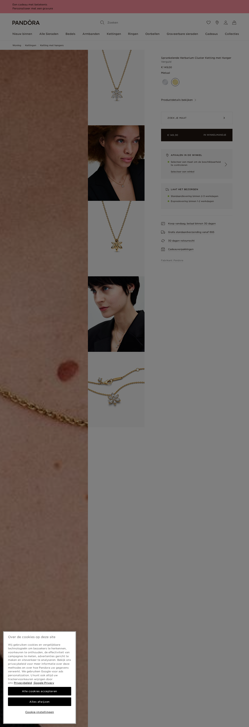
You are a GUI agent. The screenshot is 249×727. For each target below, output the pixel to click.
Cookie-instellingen (39, 712)
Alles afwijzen (39, 701)
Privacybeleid (23, 682)
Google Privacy (43, 682)
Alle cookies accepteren (39, 691)
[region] (39, 677)
